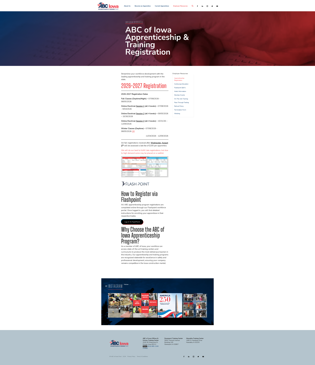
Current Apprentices (162, 6)
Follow (126, 284)
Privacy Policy (131, 356)
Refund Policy (179, 106)
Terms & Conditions (142, 356)
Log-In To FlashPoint (132, 222)
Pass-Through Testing (181, 102)
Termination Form (180, 110)
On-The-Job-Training (181, 99)
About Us (127, 6)
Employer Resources (180, 6)
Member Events (179, 95)
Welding (177, 114)
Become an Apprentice (143, 6)
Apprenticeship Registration (179, 79)
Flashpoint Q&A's (180, 88)
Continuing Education (181, 84)
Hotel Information (180, 91)
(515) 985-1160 (153, 346)
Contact (145, 348)
